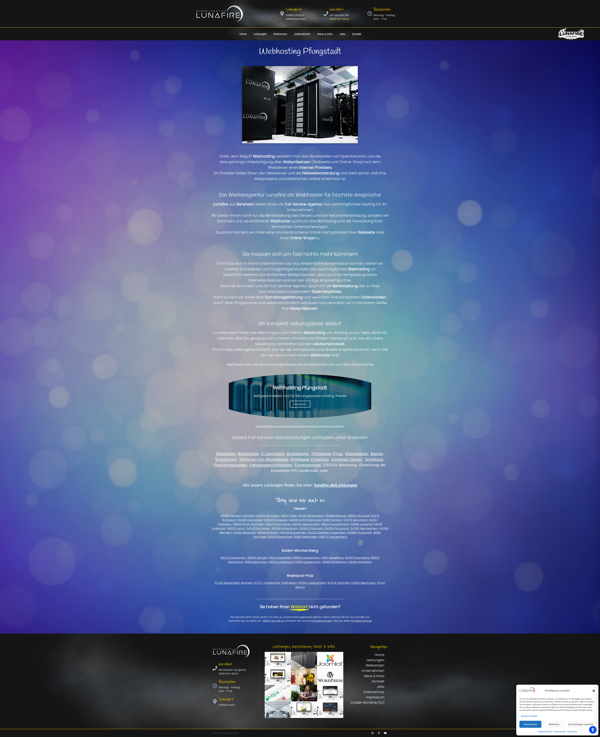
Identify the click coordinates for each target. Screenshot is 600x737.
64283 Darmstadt (250, 520)
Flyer (338, 454)
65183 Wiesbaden (306, 537)
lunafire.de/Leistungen (335, 485)
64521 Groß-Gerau (278, 524)
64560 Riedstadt (244, 533)
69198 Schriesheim (335, 562)
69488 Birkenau (336, 516)
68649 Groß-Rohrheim (248, 524)
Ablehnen (554, 724)
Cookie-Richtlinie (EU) (367, 702)
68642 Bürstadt (359, 516)
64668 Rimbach (268, 533)
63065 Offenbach (311, 528)
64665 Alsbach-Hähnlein (238, 516)
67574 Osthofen (339, 583)
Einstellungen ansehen (581, 724)
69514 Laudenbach (308, 562)
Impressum (572, 731)
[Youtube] (385, 733)
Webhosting (248, 454)
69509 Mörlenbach (285, 528)
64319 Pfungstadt (337, 528)
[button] (593, 690)
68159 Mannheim (256, 562)
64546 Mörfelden (259, 528)
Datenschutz (560, 731)
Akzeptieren (530, 724)
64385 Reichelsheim (364, 528)
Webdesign (225, 454)
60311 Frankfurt (332, 520)
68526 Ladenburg (281, 562)
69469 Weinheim (360, 562)
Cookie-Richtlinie (545, 731)
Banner (376, 454)
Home (243, 34)
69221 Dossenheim (233, 558)
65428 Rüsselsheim (293, 533)
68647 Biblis (289, 516)
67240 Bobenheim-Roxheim (234, 583)
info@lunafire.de (361, 621)
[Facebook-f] (378, 733)
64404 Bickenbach (311, 516)
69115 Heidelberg (333, 558)
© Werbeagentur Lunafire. (225, 733)
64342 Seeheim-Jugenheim (327, 533)
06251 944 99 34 (340, 19)
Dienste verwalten (529, 716)
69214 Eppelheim (280, 558)
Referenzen (280, 34)
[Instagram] (372, 733)
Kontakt (356, 34)
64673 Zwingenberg (333, 537)
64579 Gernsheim (355, 520)
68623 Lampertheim (335, 524)
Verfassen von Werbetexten (263, 459)
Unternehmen (302, 34)
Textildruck (374, 459)
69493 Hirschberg (357, 558)
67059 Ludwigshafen (312, 583)
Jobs (342, 34)
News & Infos (325, 34)
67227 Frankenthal (267, 583)
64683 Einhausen (276, 520)
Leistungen (260, 34)
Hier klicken (300, 404)
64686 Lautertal (361, 524)
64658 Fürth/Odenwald (305, 520)
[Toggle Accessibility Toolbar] (593, 730)
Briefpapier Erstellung (310, 459)
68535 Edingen (257, 558)
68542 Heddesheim (306, 558)
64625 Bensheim (268, 516)
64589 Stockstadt (360, 533)
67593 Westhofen (363, 583)
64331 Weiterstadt (280, 537)
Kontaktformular (321, 621)
